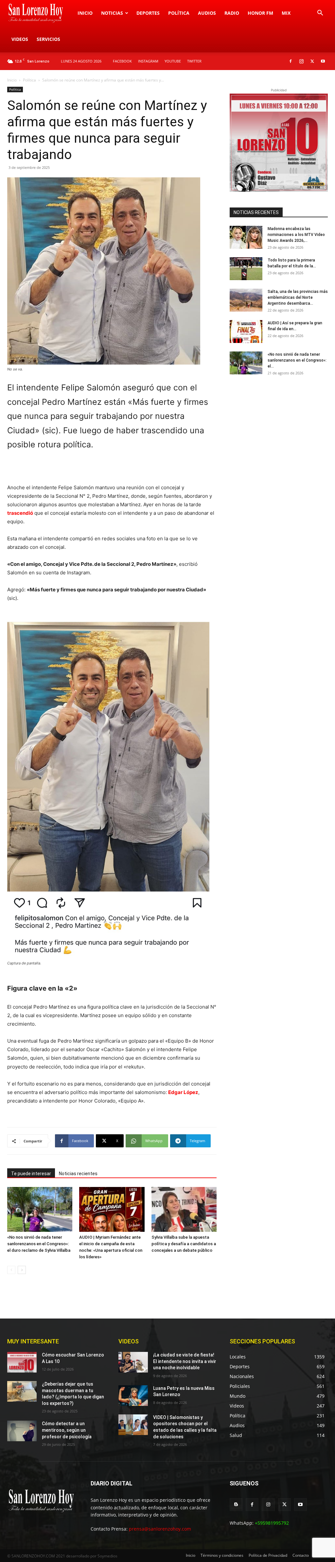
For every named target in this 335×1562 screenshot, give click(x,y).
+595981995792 (272, 1523)
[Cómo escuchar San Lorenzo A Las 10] (22, 1362)
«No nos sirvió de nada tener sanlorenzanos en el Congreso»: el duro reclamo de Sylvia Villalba (38, 1244)
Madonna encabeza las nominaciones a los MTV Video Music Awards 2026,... (296, 234)
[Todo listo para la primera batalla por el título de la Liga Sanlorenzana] (246, 268)
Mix (286, 13)
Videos (19, 39)
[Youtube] (323, 61)
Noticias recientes (78, 1173)
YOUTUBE (173, 61)
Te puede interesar (31, 1173)
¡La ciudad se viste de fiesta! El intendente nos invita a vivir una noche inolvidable (184, 1361)
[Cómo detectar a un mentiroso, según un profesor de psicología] (22, 1431)
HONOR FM (260, 13)
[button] (320, 13)
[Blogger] (236, 1504)
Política (178, 13)
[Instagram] (301, 61)
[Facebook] (290, 61)
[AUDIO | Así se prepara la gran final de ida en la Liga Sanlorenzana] (246, 331)
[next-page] (22, 1270)
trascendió (20, 513)
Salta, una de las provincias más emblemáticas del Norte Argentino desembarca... (298, 297)
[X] (312, 61)
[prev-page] (11, 1270)
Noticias (112, 13)
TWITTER (194, 61)
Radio (231, 13)
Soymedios (107, 1556)
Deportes (148, 13)
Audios (207, 13)
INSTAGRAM (148, 61)
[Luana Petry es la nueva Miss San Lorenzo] (133, 1395)
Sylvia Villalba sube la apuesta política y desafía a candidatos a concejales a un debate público (183, 1244)
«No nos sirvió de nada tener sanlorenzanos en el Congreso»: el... (297, 360)
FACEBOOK (122, 61)
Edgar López (183, 1092)
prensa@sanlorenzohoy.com (160, 1529)
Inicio (85, 13)
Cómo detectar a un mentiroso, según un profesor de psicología (67, 1430)
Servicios (48, 39)
